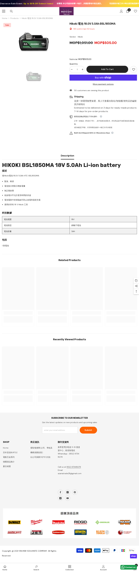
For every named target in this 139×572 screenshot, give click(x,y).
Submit (88, 430)
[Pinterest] (74, 492)
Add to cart (107, 69)
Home (4, 18)
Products (14, 18)
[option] (33, 42)
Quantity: (74, 64)
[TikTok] (60, 498)
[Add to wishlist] (133, 69)
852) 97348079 (74, 467)
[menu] (3, 11)
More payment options (103, 84)
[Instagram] (67, 492)
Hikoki (80, 37)
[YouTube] (67, 498)
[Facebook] (60, 492)
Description (67, 155)
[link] (18, 313)
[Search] (11, 11)
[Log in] (121, 11)
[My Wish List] (135, 11)
